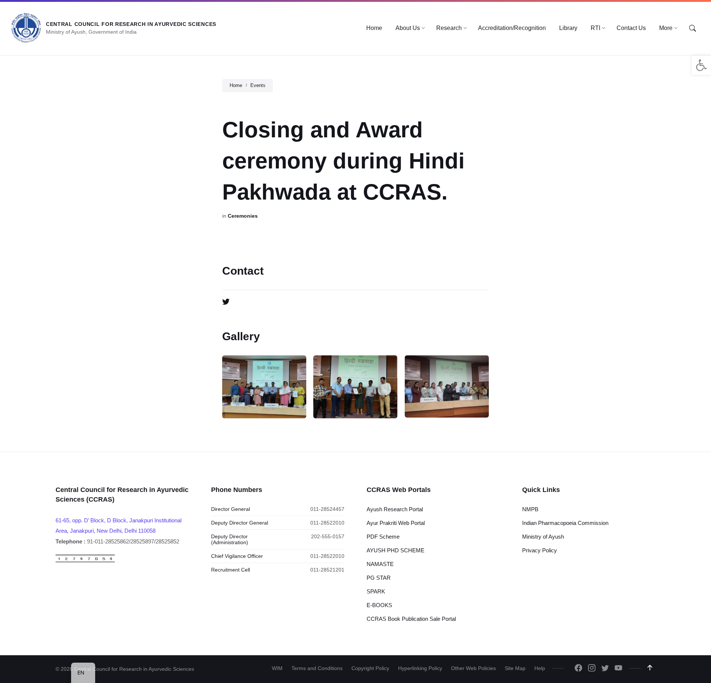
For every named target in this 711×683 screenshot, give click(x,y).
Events (258, 85)
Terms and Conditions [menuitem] (317, 668)
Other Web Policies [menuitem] (473, 668)
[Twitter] (226, 302)
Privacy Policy (539, 550)
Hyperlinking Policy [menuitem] (420, 668)
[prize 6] (355, 386)
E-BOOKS (379, 605)
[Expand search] (692, 28)
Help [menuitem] (539, 668)
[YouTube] (618, 668)
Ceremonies (243, 216)
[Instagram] (591, 668)
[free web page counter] (85, 561)
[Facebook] (578, 668)
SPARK (376, 591)
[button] (701, 65)
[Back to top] (649, 667)
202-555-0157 (327, 536)
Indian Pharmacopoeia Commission (565, 523)
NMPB (530, 509)
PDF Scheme (383, 536)
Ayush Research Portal (395, 509)
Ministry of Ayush (543, 536)
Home (236, 85)
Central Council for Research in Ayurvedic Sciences (131, 24)
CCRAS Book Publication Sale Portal (411, 619)
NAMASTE (380, 564)
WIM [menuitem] (277, 668)
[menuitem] (374, 28)
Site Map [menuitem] (515, 668)
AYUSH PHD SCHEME (395, 550)
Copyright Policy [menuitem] (370, 668)
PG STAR (379, 578)
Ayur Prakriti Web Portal (396, 523)
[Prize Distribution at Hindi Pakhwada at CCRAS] (264, 386)
